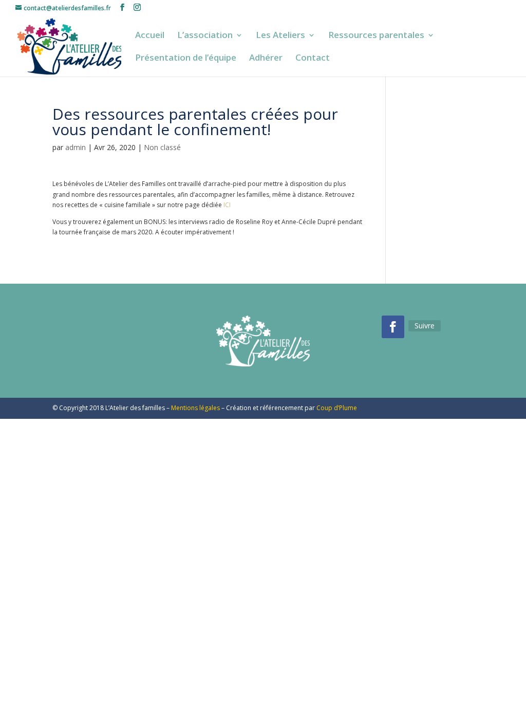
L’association (205, 36)
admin (75, 147)
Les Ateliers (280, 36)
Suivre (425, 325)
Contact (312, 58)
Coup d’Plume (336, 407)
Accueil (149, 36)
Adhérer (266, 58)
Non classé (162, 147)
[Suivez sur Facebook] (393, 327)
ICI (227, 204)
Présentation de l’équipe (185, 58)
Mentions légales (195, 407)
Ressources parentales (376, 36)
